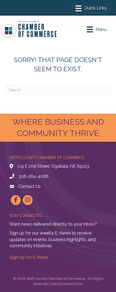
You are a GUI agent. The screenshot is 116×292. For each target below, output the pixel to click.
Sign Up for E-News (29, 257)
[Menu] (91, 8)
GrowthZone (73, 284)
